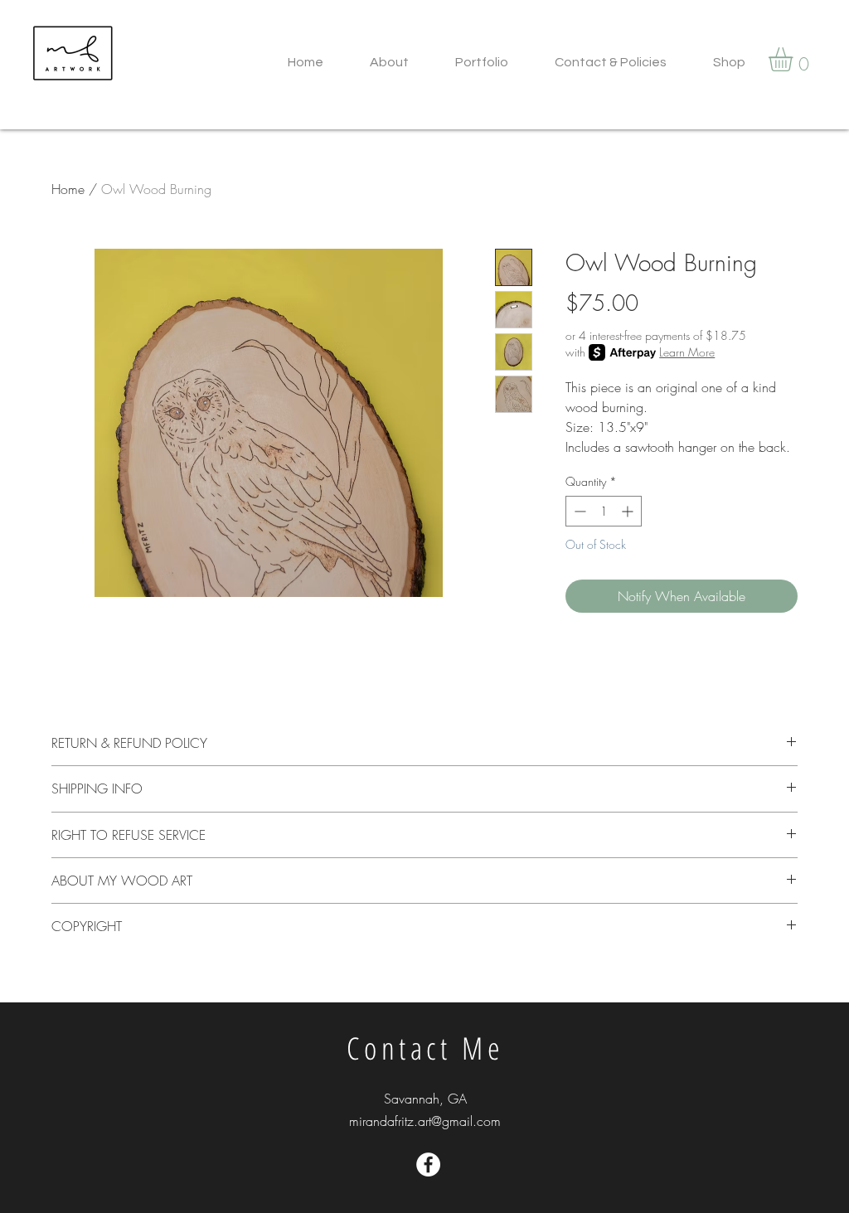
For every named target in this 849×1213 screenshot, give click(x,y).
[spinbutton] (604, 511)
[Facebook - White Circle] (428, 1164)
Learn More (687, 352)
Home (68, 189)
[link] (795, 59)
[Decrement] (578, 511)
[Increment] (629, 511)
